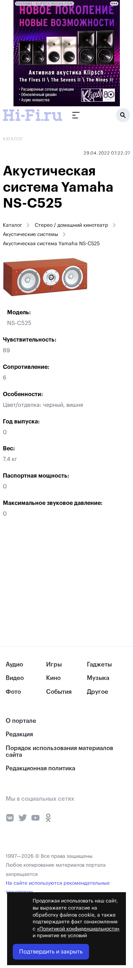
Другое (97, 692)
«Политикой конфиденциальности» (78, 929)
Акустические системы (30, 234)
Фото (13, 692)
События (59, 692)
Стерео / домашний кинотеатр (71, 225)
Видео (15, 678)
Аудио (14, 665)
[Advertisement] (53, 582)
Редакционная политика (40, 768)
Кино (53, 678)
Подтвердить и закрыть (51, 952)
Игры (54, 665)
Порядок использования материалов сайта (59, 751)
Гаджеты (99, 665)
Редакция (19, 734)
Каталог (12, 225)
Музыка (98, 678)
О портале (21, 721)
